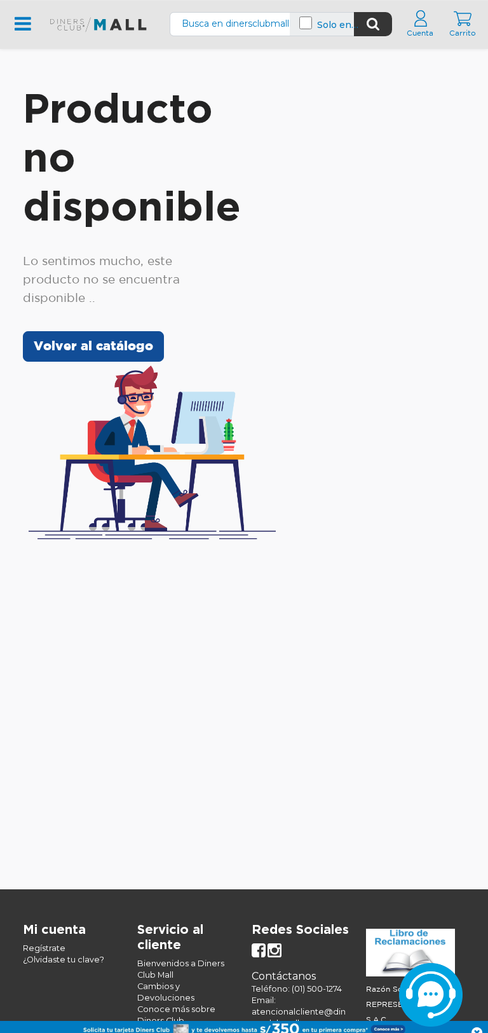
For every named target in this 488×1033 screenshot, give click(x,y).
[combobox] (262, 24)
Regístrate (44, 948)
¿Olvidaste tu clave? (63, 959)
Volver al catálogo (93, 346)
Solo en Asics (334, 25)
